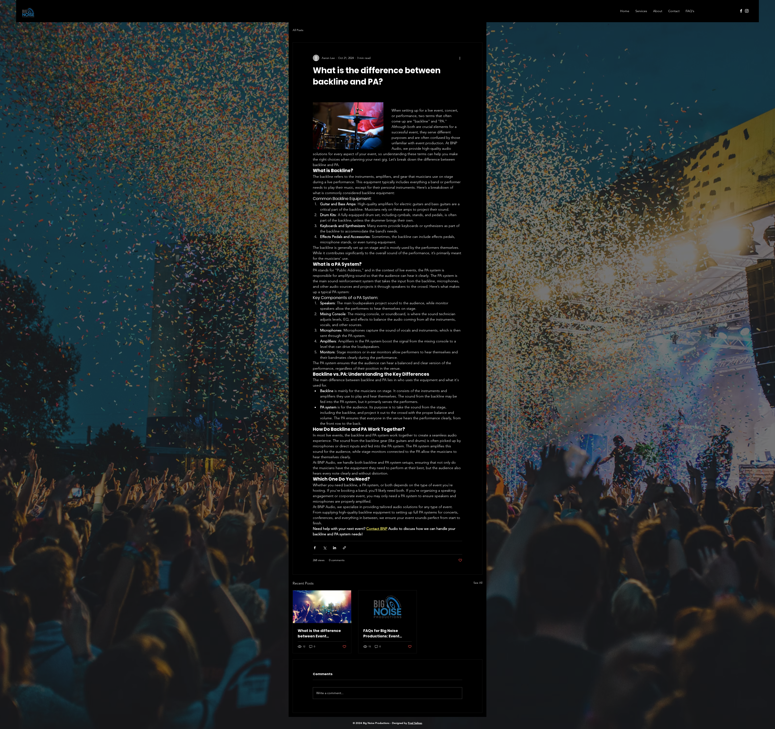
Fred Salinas (415, 723)
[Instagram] (746, 10)
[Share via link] (344, 548)
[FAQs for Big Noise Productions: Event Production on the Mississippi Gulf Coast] (387, 606)
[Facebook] (741, 10)
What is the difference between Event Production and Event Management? (319, 633)
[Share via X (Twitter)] (325, 548)
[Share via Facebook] (315, 548)
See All (477, 583)
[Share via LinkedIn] (334, 548)
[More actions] (459, 57)
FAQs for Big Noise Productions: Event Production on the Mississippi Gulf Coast (384, 633)
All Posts (298, 30)
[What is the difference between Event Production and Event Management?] (322, 606)
